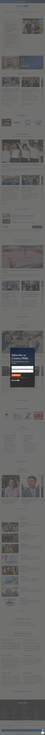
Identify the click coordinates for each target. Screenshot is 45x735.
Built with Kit (15, 380)
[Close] (33, 349)
